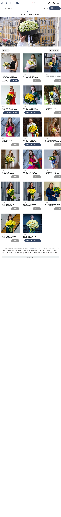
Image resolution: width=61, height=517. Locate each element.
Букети (9, 11)
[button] (28, 44)
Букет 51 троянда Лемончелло (29, 204)
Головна (3, 11)
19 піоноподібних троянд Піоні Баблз (30, 76)
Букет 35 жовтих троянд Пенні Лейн (30, 108)
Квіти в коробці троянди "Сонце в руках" (30, 172)
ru (35, 3)
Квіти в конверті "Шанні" (8, 140)
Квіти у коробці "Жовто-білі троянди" (10, 76)
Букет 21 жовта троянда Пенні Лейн (9, 108)
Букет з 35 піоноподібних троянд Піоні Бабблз (9, 172)
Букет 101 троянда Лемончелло (9, 236)
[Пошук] (44, 8)
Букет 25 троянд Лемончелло (8, 204)
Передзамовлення (11, 112)
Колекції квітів (17, 11)
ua (32, 3)
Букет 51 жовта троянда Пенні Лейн (31, 140)
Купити (14, 80)
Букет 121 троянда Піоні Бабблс (30, 236)
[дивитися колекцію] (30, 31)
